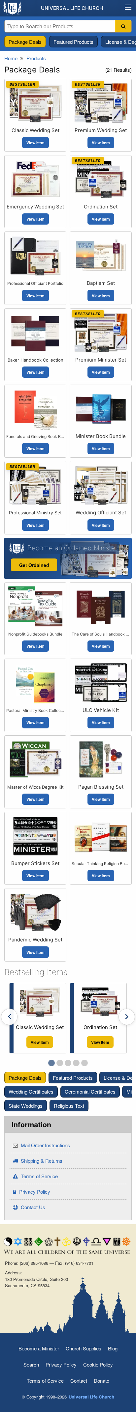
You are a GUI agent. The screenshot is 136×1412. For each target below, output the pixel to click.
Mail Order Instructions (44, 1145)
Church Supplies (83, 1348)
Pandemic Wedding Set (35, 940)
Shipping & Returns (40, 1160)
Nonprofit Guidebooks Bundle (35, 634)
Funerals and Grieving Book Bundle (35, 436)
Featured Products (73, 41)
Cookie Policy (98, 1364)
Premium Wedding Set (101, 130)
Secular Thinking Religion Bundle (101, 863)
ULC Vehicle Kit (101, 710)
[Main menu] (128, 8)
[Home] (12, 7)
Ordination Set (101, 207)
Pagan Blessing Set (100, 787)
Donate (101, 1380)
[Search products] (123, 26)
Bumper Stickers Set (35, 863)
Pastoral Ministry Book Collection (35, 710)
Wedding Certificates (31, 1091)
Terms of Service (38, 1176)
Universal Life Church (72, 8)
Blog (113, 1348)
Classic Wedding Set (35, 130)
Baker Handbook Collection (35, 360)
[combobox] (68, 26)
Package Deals (25, 41)
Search (31, 1364)
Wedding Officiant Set (101, 512)
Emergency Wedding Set (35, 207)
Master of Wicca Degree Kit (35, 787)
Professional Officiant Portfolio (35, 283)
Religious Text (69, 1105)
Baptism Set (101, 283)
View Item (35, 143)
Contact (78, 1380)
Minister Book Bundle (101, 436)
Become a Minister (38, 1348)
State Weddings (26, 1105)
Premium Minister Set (100, 360)
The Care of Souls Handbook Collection (101, 634)
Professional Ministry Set (35, 512)
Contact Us (32, 1207)
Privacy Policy (34, 1191)
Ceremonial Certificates (90, 1091)
